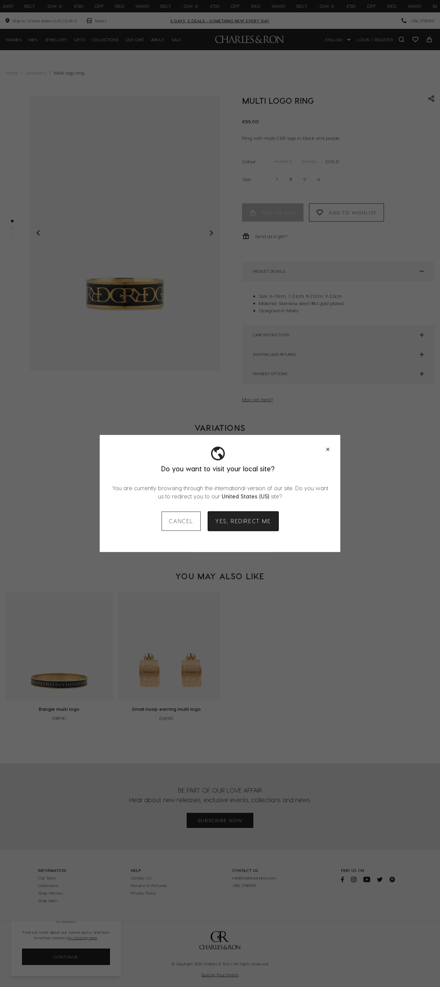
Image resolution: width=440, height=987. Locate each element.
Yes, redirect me (243, 521)
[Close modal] (328, 449)
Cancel (181, 521)
